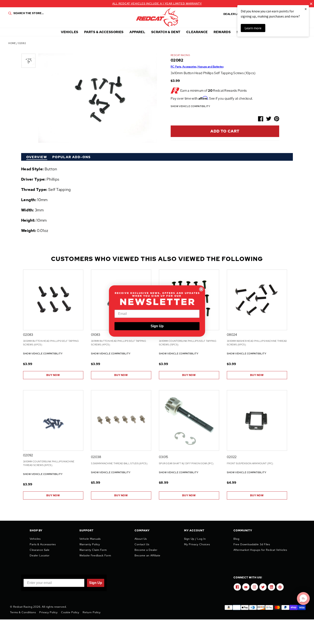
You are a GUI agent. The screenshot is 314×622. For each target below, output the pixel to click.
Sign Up (157, 326)
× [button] (306, 9)
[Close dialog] (201, 289)
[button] (303, 598)
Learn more (253, 28)
